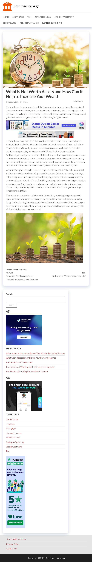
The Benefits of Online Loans (19, 362)
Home (6, 17)
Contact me (11, 548)
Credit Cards (9, 23)
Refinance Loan (43, 17)
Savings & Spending (52, 23)
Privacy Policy (12, 544)
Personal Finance (29, 23)
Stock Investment (64, 17)
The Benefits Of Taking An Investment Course (27, 371)
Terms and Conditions (16, 539)
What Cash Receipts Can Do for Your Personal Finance (31, 357)
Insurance (10, 424)
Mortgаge (18, 17)
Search (9, 294)
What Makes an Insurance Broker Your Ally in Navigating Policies (35, 353)
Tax (29, 17)
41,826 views (77, 101)
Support (25, 102)
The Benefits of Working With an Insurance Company (30, 367)
